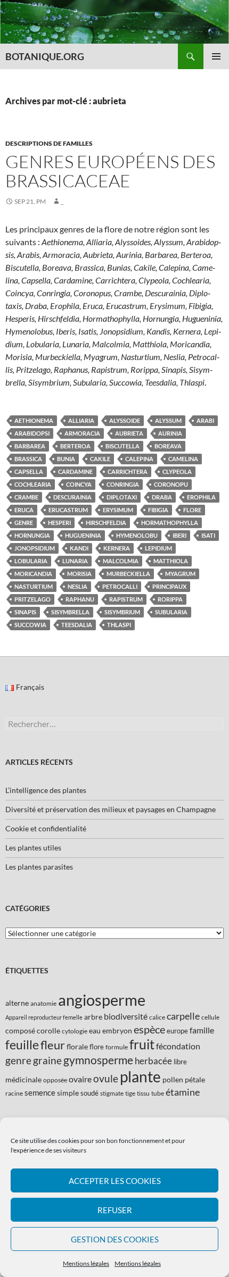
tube (157, 1093)
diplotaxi (122, 497)
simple (68, 1092)
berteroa (75, 446)
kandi (79, 548)
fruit (141, 1044)
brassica (28, 458)
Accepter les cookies (115, 1181)
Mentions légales (86, 1263)
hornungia (32, 535)
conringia (123, 484)
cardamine (75, 471)
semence (39, 1092)
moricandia (33, 573)
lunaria (75, 560)
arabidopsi (32, 433)
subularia (171, 611)
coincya (79, 484)
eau (95, 1030)
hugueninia (83, 535)
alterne (17, 1002)
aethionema (33, 420)
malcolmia (120, 560)
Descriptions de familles (49, 143)
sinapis (25, 611)
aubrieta (129, 433)
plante (140, 1077)
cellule (210, 1017)
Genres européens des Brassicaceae (110, 171)
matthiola (170, 560)
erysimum (118, 509)
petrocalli (119, 586)
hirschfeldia (106, 522)
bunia (66, 458)
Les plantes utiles (33, 847)
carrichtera (128, 471)
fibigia (158, 509)
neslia (77, 586)
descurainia (72, 497)
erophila (201, 497)
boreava (168, 446)
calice (157, 1017)
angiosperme (101, 999)
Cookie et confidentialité (45, 828)
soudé (89, 1093)
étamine (183, 1092)
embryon (117, 1030)
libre (180, 1061)
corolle (48, 1030)
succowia (30, 624)
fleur (52, 1045)
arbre (93, 1016)
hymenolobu (137, 535)
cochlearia (32, 484)
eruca (24, 509)
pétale (195, 1079)
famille (202, 1030)
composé (20, 1030)
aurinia (170, 433)
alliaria (81, 420)
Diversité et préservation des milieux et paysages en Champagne (110, 809)
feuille (22, 1044)
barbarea (29, 446)
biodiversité (126, 1016)
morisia (79, 573)
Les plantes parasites (39, 866)
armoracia (82, 433)
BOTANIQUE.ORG (44, 56)
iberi (179, 535)
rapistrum (126, 599)
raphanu (80, 599)
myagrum (180, 573)
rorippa (170, 599)
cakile (100, 458)
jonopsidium (34, 548)
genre (23, 522)
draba (162, 497)
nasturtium (33, 586)
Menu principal (216, 56)
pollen (172, 1079)
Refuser (114, 1210)
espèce (149, 1029)
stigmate (112, 1093)
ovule (105, 1078)
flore (192, 509)
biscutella (122, 446)
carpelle (183, 1016)
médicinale (23, 1079)
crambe (26, 497)
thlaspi (119, 624)
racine (14, 1093)
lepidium (158, 548)
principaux (169, 586)
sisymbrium (122, 611)
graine (47, 1060)
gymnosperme (98, 1059)
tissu (143, 1093)
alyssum (168, 420)
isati (208, 535)
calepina (139, 458)
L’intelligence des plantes (45, 790)
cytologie (74, 1031)
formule (116, 1047)
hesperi (59, 522)
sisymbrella (70, 611)
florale (77, 1046)
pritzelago (32, 599)
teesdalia (76, 624)
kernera (116, 548)
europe (177, 1030)
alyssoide (124, 420)
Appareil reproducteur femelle (44, 1017)
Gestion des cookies (115, 1239)
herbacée (153, 1060)
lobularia (30, 560)
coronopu (171, 484)
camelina (183, 458)
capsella (28, 471)
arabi (205, 420)
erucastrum (68, 509)
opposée (55, 1080)
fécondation (178, 1046)
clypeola (177, 471)
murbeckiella (128, 573)
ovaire (80, 1079)
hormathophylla (169, 522)
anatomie (43, 1003)
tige (130, 1093)
